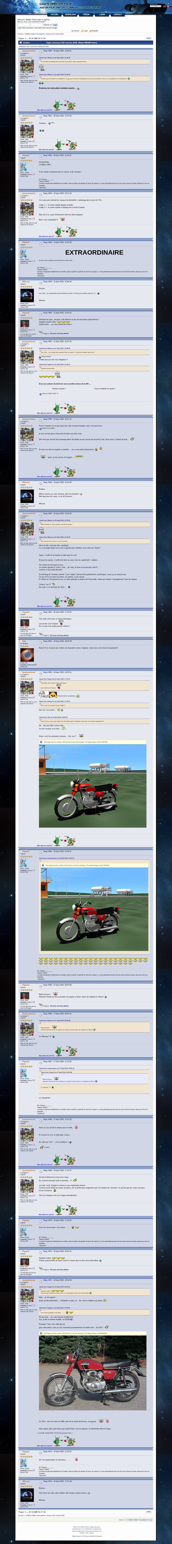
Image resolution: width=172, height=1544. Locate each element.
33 (30, 38)
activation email (38, 22)
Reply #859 (47, 482)
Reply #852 (47, 155)
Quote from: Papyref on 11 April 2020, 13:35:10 (54, 364)
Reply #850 (47, 51)
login (39, 20)
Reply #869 (47, 1170)
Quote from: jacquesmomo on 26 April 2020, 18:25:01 (56, 858)
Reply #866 (47, 1014)
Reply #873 (47, 1452)
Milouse (26, 282)
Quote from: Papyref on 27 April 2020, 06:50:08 (54, 1020)
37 (42, 38)
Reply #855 (47, 282)
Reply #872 (47, 1280)
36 (39, 38)
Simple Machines (95, 1527)
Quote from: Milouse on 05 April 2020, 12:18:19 (54, 57)
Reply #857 (47, 342)
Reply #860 (47, 514)
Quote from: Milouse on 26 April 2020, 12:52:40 (54, 520)
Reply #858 (47, 419)
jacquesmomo (28, 51)
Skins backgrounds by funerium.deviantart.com (86, 1531)
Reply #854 (47, 242)
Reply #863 (47, 672)
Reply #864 (47, 851)
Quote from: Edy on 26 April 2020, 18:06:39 (53, 717)
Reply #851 (47, 116)
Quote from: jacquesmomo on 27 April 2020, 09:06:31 (56, 1068)
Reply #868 (47, 1119)
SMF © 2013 (85, 1527)
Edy (24, 641)
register (46, 20)
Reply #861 (47, 612)
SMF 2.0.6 (76, 1527)
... (28, 38)
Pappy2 (25, 155)
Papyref (25, 313)
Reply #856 (47, 313)
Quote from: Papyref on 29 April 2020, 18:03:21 (54, 1287)
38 (44, 38)
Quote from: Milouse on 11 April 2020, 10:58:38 (54, 348)
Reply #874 (47, 1481)
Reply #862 (47, 641)
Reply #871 (47, 1251)
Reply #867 (47, 1062)
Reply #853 (47, 193)
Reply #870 (47, 1220)
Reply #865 (47, 985)
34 (32, 38)
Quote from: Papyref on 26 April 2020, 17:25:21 (54, 679)
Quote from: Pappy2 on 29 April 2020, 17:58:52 (54, 1308)
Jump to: (121, 1520)
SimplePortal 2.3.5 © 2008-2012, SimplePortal (86, 1529)
